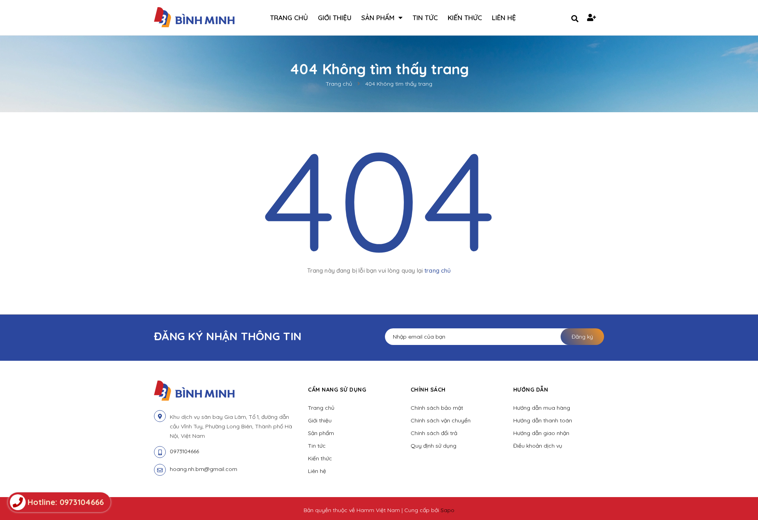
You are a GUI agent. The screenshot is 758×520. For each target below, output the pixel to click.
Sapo (447, 510)
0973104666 (184, 451)
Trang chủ (321, 407)
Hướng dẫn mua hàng (541, 407)
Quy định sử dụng (433, 445)
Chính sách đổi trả (434, 433)
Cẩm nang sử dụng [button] (337, 389)
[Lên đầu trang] (632, 500)
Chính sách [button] (428, 389)
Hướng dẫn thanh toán (542, 420)
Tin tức (317, 445)
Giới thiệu (320, 420)
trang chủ (437, 270)
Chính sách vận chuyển (441, 420)
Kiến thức (320, 458)
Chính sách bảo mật (437, 407)
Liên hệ (317, 471)
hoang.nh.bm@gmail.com (203, 469)
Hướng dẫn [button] (530, 389)
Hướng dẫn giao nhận (541, 433)
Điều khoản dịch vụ (537, 445)
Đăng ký (582, 336)
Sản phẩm (321, 433)
